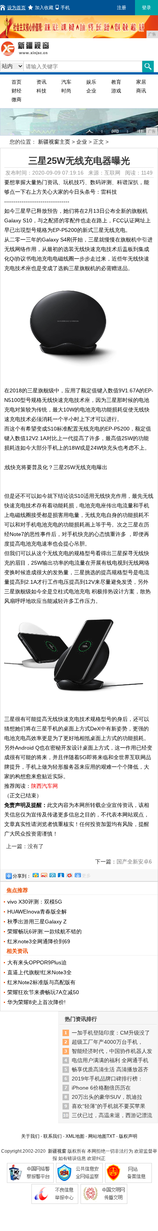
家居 (141, 82)
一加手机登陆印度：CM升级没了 (111, 1033)
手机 (65, 7)
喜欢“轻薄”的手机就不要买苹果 (108, 1106)
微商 (16, 99)
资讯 (41, 82)
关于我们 (30, 1136)
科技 (41, 91)
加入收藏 (44, 7)
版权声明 (128, 1136)
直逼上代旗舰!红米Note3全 (39, 972)
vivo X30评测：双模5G (34, 902)
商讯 (141, 91)
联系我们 (52, 1136)
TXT (111, 1136)
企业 (91, 91)
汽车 (66, 82)
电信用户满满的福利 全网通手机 (110, 1060)
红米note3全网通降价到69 (38, 941)
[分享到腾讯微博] (52, 874)
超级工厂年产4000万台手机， (107, 1042)
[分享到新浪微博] (44, 874)
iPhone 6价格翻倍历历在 (101, 1088)
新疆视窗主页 (54, 142)
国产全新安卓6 (134, 861)
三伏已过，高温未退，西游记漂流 (112, 1115)
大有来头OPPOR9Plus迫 (37, 962)
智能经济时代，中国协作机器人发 (112, 1051)
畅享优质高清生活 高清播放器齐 (110, 1069)
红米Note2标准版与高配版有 (41, 982)
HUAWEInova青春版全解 (37, 912)
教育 (116, 82)
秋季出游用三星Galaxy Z (37, 921)
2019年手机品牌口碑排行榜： (107, 1079)
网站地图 (97, 1136)
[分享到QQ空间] (35, 874)
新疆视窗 (57, 1151)
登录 (146, 7)
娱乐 (91, 82)
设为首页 (16, 7)
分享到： (22, 876)
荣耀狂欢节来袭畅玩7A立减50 (43, 992)
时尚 (66, 91)
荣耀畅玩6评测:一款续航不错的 (44, 931)
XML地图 (75, 1136)
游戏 (116, 91)
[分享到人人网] (60, 874)
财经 (16, 91)
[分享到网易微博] (69, 874)
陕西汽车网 (44, 786)
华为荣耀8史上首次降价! (36, 1002)
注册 (121, 7)
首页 (16, 82)
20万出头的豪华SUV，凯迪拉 (107, 1097)
